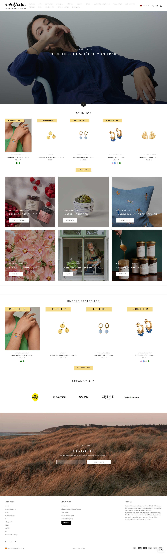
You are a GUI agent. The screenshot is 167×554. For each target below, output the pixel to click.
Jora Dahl (16, 274)
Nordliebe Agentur (10, 515)
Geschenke (117, 4)
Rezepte (7, 525)
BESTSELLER (50, 7)
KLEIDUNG (75, 7)
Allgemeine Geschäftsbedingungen (71, 509)
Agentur (127, 519)
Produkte (59, 4)
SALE (40, 7)
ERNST (68, 274)
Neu (40, 4)
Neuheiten (70, 220)
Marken (79, 4)
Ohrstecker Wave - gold (149, 157)
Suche (6, 512)
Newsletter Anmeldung (11, 535)
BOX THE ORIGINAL (19, 220)
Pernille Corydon (84, 155)
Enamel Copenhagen (18, 155)
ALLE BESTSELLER (83, 368)
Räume (69, 4)
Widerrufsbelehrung (67, 519)
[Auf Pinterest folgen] (16, 541)
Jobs (6, 531)
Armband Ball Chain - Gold (18, 157)
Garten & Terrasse (101, 4)
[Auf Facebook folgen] (6, 541)
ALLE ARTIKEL (83, 170)
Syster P (50, 155)
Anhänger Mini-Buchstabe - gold (51, 157)
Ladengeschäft (9, 522)
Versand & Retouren (10, 509)
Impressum (64, 506)
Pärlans (122, 274)
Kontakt (7, 506)
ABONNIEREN (99, 462)
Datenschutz (64, 512)
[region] (83, 52)
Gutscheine (130, 4)
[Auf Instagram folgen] (11, 541)
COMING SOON (63, 7)
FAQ (6, 519)
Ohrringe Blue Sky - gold (83, 157)
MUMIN (32, 4)
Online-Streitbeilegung (67, 515)
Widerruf (66, 523)
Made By (7, 528)
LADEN (32, 7)
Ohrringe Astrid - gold (116, 157)
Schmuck (48, 4)
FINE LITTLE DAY (125, 220)
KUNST (88, 4)
